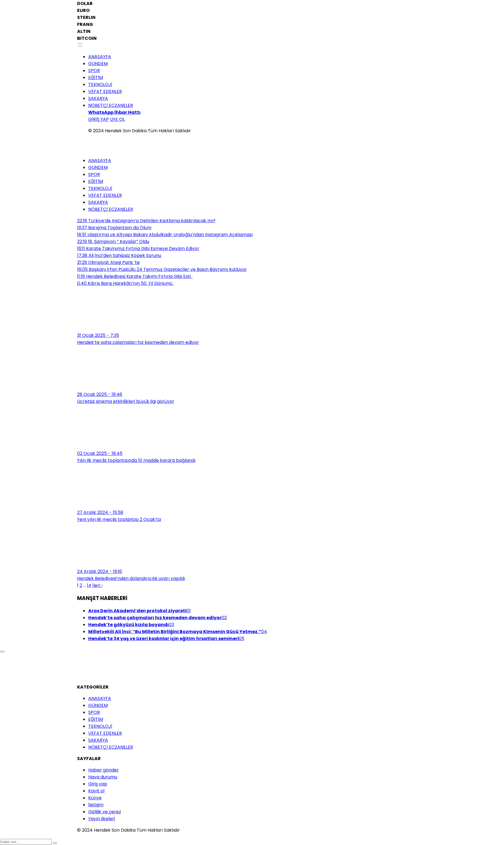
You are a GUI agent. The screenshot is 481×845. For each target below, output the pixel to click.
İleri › (97, 585)
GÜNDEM (98, 63)
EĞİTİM (95, 77)
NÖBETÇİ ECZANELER (110, 105)
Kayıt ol (96, 791)
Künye (95, 798)
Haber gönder (103, 770)
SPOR (94, 70)
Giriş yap (97, 784)
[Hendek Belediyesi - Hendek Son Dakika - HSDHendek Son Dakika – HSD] (94, 145)
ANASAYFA (99, 56)
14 (89, 585)
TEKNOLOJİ (100, 84)
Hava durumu (102, 777)
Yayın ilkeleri (101, 818)
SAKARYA (98, 98)
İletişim (96, 805)
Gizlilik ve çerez (104, 812)
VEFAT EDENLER (105, 91)
